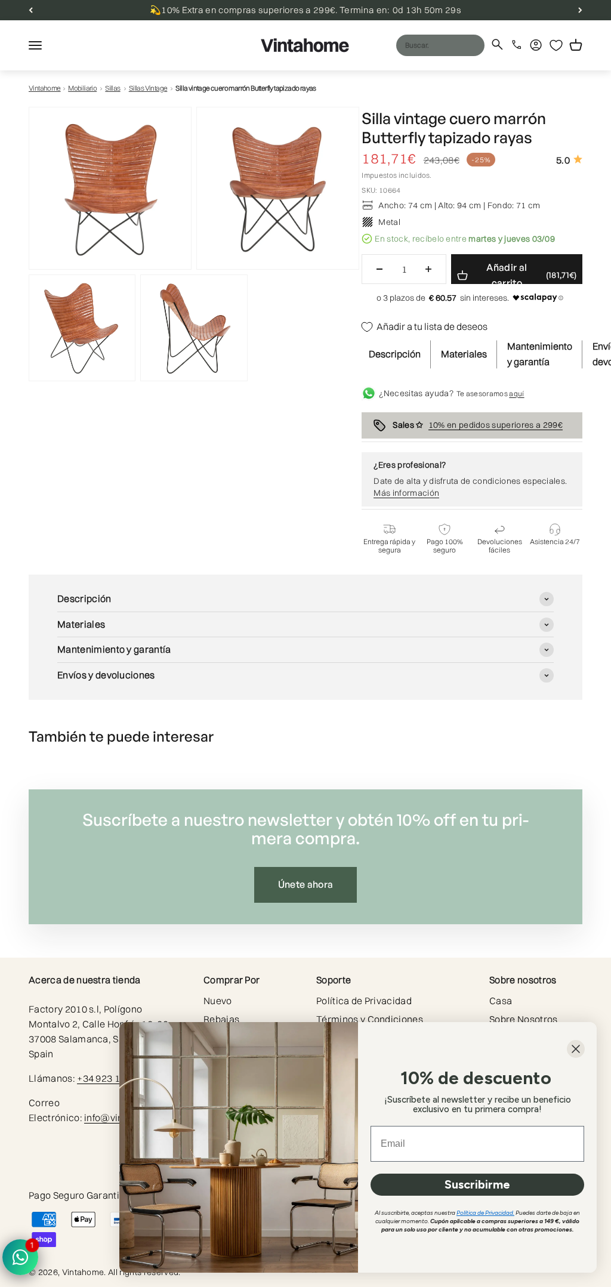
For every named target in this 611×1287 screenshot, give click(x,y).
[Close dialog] (576, 1049)
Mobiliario (82, 88)
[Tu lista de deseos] (556, 45)
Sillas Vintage (148, 88)
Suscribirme (477, 1184)
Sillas (112, 88)
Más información (406, 492)
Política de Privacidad (364, 1001)
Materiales (464, 354)
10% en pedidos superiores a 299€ (495, 424)
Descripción (395, 354)
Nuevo (217, 1001)
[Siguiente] (580, 10)
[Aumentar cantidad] (428, 269)
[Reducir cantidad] (379, 269)
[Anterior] (31, 10)
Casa (500, 1001)
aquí (516, 393)
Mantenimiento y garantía (539, 354)
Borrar (452, 45)
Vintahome (45, 88)
